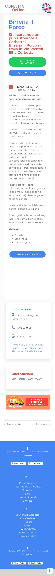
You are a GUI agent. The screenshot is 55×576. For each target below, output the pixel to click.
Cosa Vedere (27, 518)
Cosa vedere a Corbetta (27, 486)
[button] (27, 89)
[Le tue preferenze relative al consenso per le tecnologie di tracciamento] (50, 571)
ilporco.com (24, 336)
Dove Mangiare (27, 536)
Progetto (27, 490)
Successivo (41, 424)
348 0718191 (24, 327)
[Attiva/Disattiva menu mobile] (49, 8)
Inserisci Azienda (27, 497)
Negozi (27, 521)
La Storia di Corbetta (27, 514)
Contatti (27, 500)
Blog (27, 493)
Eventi (27, 525)
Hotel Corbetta (27, 532)
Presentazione (27, 483)
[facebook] (27, 448)
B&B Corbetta (28, 529)
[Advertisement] (27, 280)
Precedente (14, 424)
